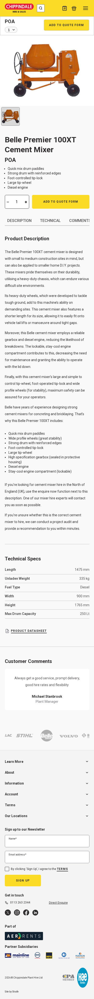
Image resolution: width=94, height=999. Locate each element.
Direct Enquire (58, 902)
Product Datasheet (29, 631)
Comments (80, 220)
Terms (62, 869)
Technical (50, 220)
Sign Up (23, 880)
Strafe (15, 991)
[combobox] (41, 8)
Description (19, 220)
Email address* (17, 854)
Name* (13, 838)
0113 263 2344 (20, 902)
